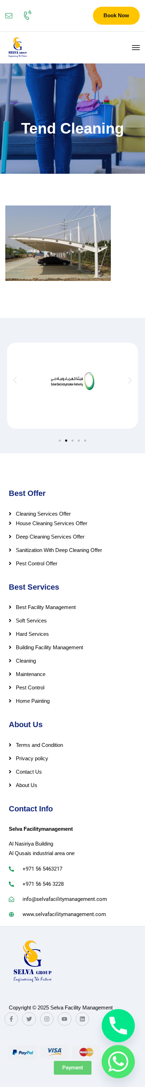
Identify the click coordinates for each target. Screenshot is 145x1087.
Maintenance (30, 674)
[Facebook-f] (11, 1019)
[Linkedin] (82, 1019)
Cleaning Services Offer (43, 514)
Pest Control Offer (36, 563)
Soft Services (31, 621)
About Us (26, 785)
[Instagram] (46, 1019)
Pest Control (30, 687)
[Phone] (118, 1025)
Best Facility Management (46, 607)
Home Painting (33, 701)
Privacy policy (32, 758)
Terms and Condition (39, 745)
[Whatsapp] (118, 1061)
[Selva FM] (17, 47)
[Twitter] (29, 1019)
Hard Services (32, 634)
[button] (15, 380)
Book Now (116, 15)
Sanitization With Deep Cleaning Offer (59, 550)
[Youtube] (64, 1019)
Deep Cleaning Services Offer (50, 537)
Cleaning (26, 661)
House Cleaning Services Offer (51, 523)
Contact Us (29, 772)
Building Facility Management (49, 647)
